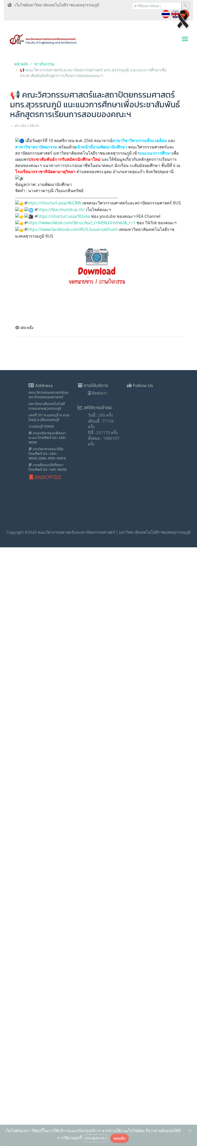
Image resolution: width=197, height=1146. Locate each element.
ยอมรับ (119, 1138)
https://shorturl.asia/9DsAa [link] (63, 216)
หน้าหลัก (21, 64)
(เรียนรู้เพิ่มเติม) (96, 1138)
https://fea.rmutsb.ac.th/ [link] (61, 209)
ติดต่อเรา (99, 393)
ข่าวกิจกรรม (44, 64)
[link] (72, 229)
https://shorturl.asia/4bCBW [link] (54, 203)
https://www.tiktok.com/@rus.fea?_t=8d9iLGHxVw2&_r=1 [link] (81, 223)
